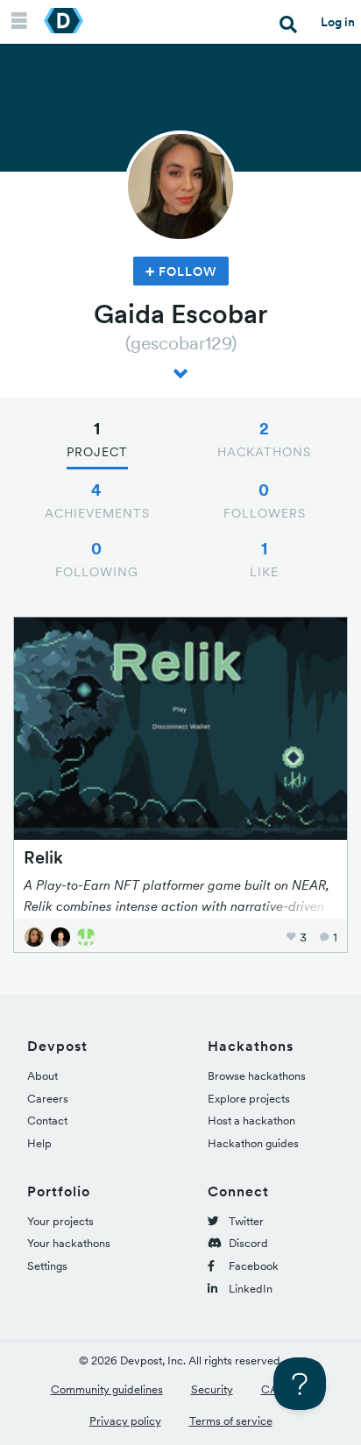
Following (96, 559)
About (42, 1075)
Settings (47, 1265)
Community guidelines (107, 1389)
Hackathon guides (253, 1143)
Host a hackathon (251, 1120)
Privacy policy (125, 1420)
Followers (264, 500)
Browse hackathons (257, 1075)
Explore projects (249, 1098)
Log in (338, 22)
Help (39, 1143)
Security (212, 1389)
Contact (47, 1120)
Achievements (97, 500)
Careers (47, 1098)
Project (97, 439)
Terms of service (231, 1420)
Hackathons (264, 439)
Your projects (60, 1221)
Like (264, 559)
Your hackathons (68, 1243)
